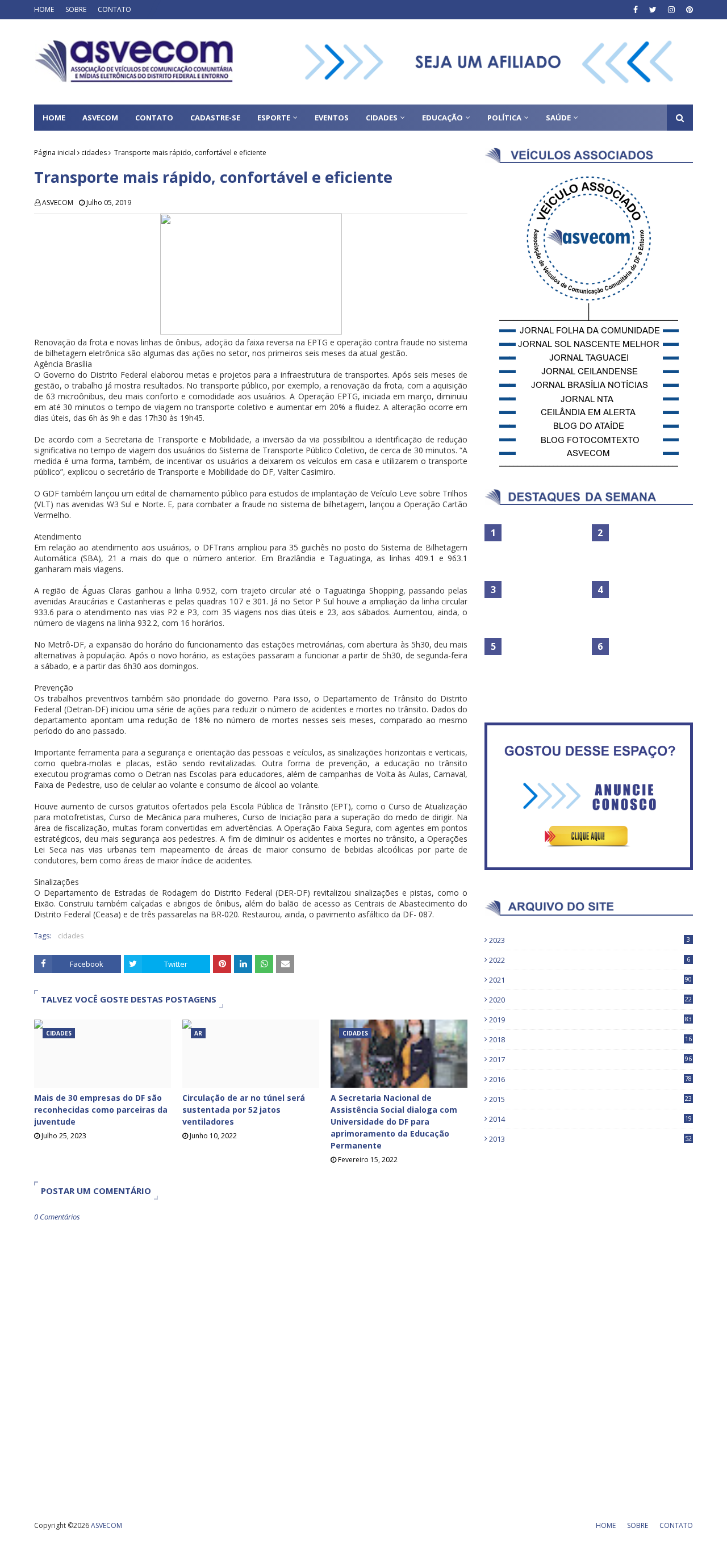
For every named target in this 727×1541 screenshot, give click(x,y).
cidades (94, 152)
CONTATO (114, 9)
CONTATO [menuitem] (154, 117)
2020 (590, 1000)
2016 (590, 1079)
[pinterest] (688, 9)
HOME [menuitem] (54, 117)
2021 (590, 980)
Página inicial (55, 152)
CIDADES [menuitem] (382, 117)
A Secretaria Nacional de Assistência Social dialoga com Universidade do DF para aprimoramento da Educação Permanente (394, 1121)
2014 (590, 1119)
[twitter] (652, 9)
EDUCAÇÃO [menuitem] (442, 117)
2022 (589, 960)
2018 (590, 1039)
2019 (590, 1019)
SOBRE (75, 9)
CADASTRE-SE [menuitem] (215, 117)
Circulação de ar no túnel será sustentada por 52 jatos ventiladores (243, 1109)
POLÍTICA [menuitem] (504, 117)
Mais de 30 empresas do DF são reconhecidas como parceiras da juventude (101, 1109)
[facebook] (635, 9)
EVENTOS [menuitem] (332, 117)
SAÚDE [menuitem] (558, 117)
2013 (590, 1139)
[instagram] (671, 9)
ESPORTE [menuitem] (273, 117)
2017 (590, 1059)
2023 (589, 940)
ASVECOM (57, 202)
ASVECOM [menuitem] (100, 117)
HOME (44, 9)
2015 (590, 1099)
